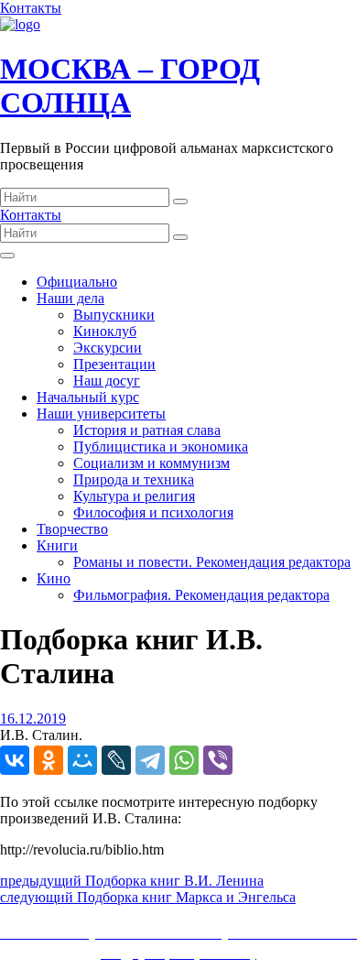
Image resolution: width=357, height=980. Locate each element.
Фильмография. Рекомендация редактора (201, 595)
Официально (77, 281)
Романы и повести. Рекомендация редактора (212, 562)
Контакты (30, 8)
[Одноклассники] (48, 760)
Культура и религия (134, 496)
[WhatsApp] (184, 760)
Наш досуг (106, 380)
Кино (53, 578)
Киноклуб (104, 331)
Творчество (72, 529)
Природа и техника (133, 479)
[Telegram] (150, 760)
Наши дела (70, 298)
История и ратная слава (147, 430)
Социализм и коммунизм (151, 463)
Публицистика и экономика (160, 446)
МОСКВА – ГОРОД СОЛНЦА (130, 85)
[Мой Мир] (82, 760)
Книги (57, 545)
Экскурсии (107, 347)
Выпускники (114, 314)
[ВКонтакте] (14, 760)
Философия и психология (153, 512)
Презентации (114, 364)
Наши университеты (101, 413)
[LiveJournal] (116, 760)
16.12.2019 (33, 718)
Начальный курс (88, 397)
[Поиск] (180, 201)
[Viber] (218, 760)
